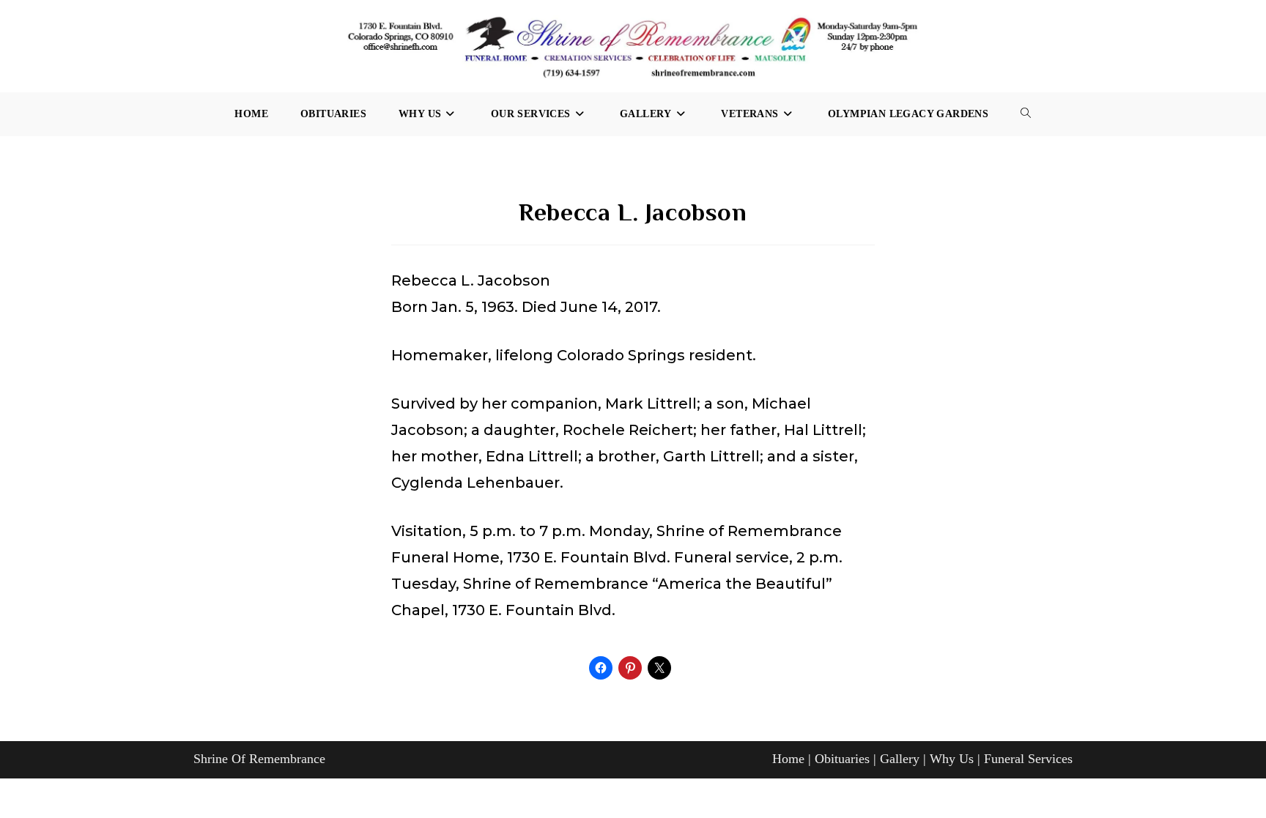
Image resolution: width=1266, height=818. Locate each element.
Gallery (899, 758)
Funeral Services (1028, 758)
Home (788, 758)
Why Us (952, 758)
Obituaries (842, 758)
